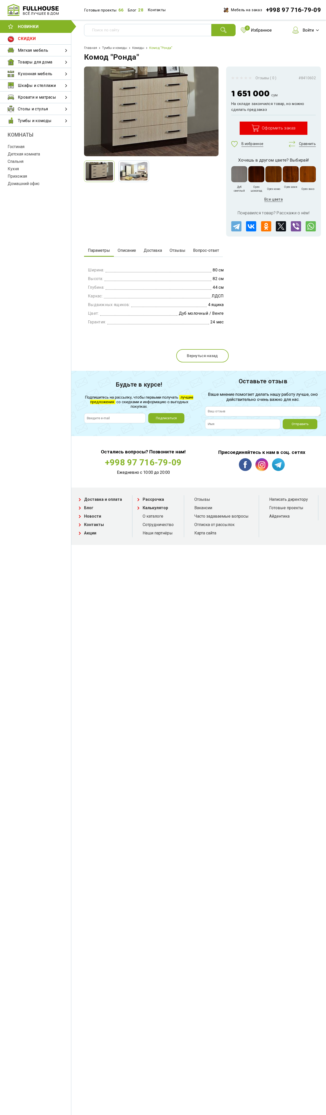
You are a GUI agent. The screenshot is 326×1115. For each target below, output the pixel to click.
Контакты (157, 10)
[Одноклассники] (266, 226)
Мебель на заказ (246, 10)
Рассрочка (153, 499)
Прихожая (17, 176)
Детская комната (24, 154)
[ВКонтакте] (251, 226)
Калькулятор (155, 507)
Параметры (99, 250)
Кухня (13, 168)
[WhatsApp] (311, 226)
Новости (92, 516)
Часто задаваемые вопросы (221, 516)
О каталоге (153, 516)
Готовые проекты (100, 10)
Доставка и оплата (103, 499)
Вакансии (203, 507)
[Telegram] (236, 226)
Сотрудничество (158, 524)
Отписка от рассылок (214, 524)
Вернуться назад (202, 355)
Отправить (300, 424)
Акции (90, 533)
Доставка (153, 250)
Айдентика (279, 516)
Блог (132, 10)
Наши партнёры (158, 533)
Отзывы (177, 250)
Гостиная (16, 146)
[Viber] (296, 226)
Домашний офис (23, 183)
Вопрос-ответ (206, 250)
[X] (281, 226)
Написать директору (288, 499)
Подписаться (166, 418)
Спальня (15, 161)
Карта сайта (205, 533)
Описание (127, 250)
